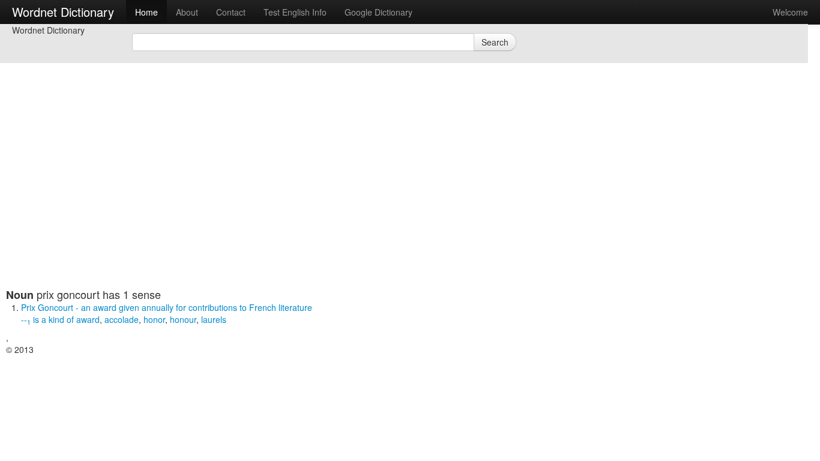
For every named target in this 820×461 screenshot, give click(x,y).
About (187, 12)
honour (183, 319)
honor (154, 319)
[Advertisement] (297, 204)
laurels (213, 319)
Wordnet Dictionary (63, 11)
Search (494, 42)
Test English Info (295, 12)
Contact (231, 12)
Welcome (790, 12)
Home (146, 12)
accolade (121, 319)
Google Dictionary (378, 12)
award (88, 319)
